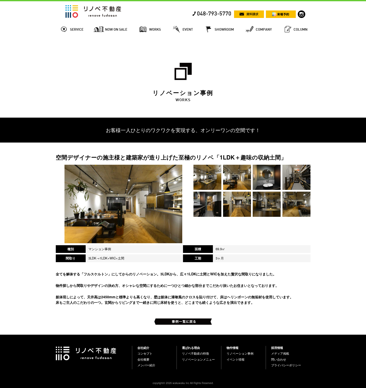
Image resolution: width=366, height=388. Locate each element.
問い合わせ (278, 359)
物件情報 (233, 347)
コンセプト (144, 353)
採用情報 (277, 347)
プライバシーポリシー (286, 365)
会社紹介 (143, 347)
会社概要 (143, 359)
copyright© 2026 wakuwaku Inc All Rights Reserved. (183, 383)
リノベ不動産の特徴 (195, 353)
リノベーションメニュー (198, 359)
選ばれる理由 (191, 347)
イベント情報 (235, 359)
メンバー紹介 (146, 365)
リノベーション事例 (240, 353)
